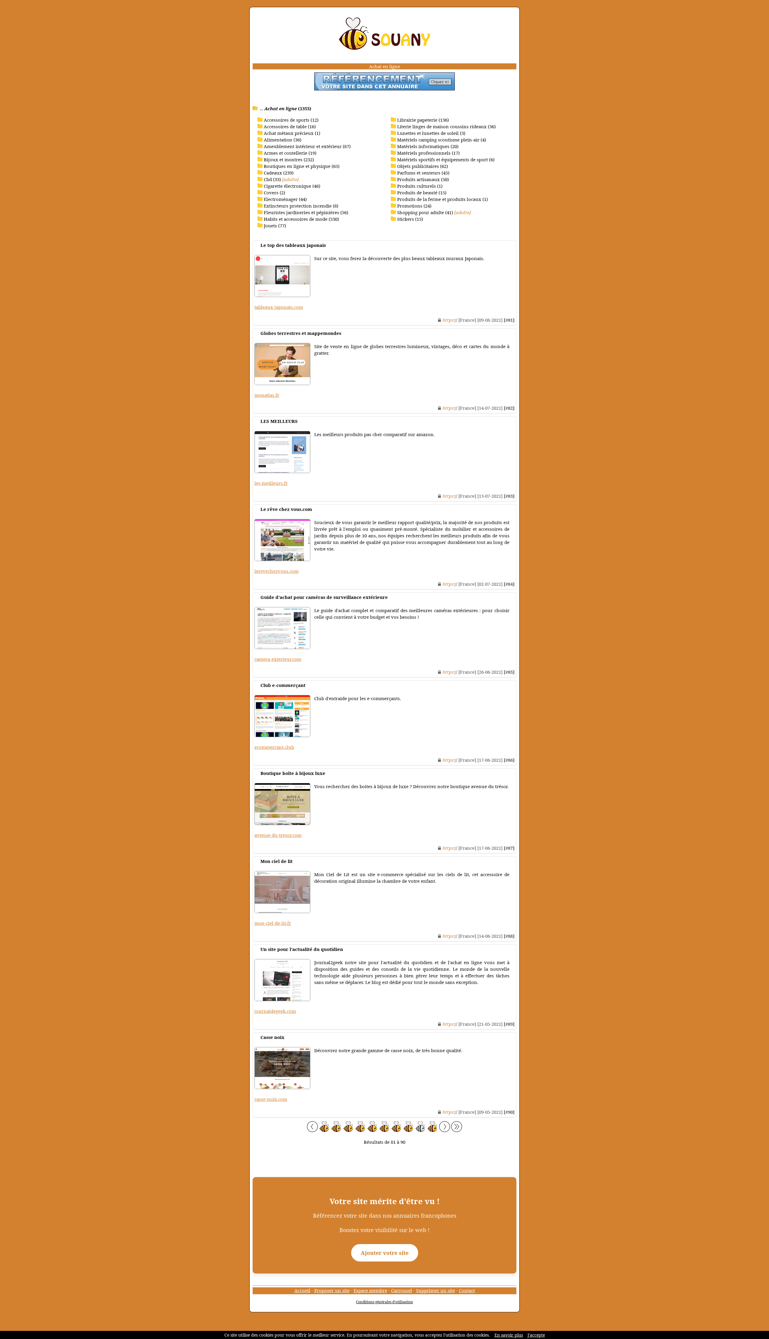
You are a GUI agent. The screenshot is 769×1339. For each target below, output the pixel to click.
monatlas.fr (266, 395)
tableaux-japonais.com (278, 307)
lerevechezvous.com (276, 571)
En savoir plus (508, 1335)
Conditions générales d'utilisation (384, 1301)
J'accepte (536, 1335)
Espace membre (370, 1290)
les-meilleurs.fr (271, 483)
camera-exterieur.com (277, 659)
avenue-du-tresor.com (278, 835)
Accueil (302, 1290)
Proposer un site (332, 1290)
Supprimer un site (435, 1290)
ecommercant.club (274, 747)
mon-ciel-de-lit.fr (272, 923)
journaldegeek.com (275, 1011)
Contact (467, 1290)
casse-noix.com (270, 1099)
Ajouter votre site (385, 1252)
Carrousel (401, 1290)
